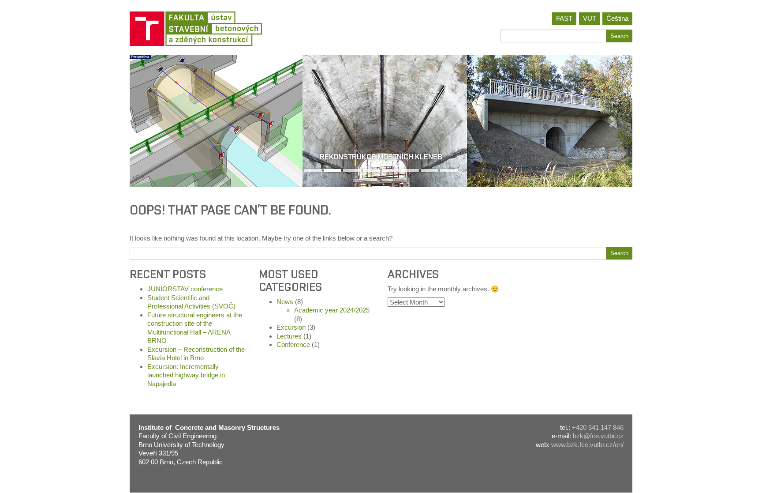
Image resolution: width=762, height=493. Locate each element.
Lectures (289, 336)
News (284, 301)
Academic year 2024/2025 (332, 310)
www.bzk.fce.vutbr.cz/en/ (587, 444)
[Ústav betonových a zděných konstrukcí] (252, 28)
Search (619, 36)
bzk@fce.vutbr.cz (598, 436)
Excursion (291, 327)
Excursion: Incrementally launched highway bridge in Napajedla (186, 375)
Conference (293, 344)
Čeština (617, 18)
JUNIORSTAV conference (185, 289)
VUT (589, 18)
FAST (564, 18)
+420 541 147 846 (598, 427)
